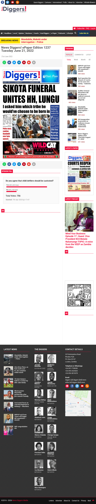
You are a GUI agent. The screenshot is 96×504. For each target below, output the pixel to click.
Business (29, 33)
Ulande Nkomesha (51, 383)
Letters (51, 501)
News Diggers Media (20, 500)
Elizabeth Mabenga (50, 453)
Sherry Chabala (40, 435)
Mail (89, 501)
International (57, 2)
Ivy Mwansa (39, 470)
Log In (93, 28)
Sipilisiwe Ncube (50, 365)
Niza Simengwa (40, 487)
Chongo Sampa (53, 435)
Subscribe (80, 28)
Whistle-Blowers (89, 2)
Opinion (21, 33)
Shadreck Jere (40, 417)
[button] (4, 62)
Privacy (83, 501)
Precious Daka (40, 452)
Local (15, 33)
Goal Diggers (44, 33)
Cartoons (48, 2)
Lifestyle (70, 33)
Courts (36, 33)
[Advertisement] (46, 20)
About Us (71, 2)
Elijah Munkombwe (52, 400)
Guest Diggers (38, 2)
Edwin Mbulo (52, 470)
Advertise (79, 2)
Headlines (7, 33)
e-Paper (54, 33)
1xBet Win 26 (83, 33)
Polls (65, 2)
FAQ (87, 28)
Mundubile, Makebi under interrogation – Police (34, 40)
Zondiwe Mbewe (37, 383)
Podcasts (61, 33)
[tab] (69, 54)
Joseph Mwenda (37, 365)
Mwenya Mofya (40, 400)
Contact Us (75, 501)
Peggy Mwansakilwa (52, 418)
